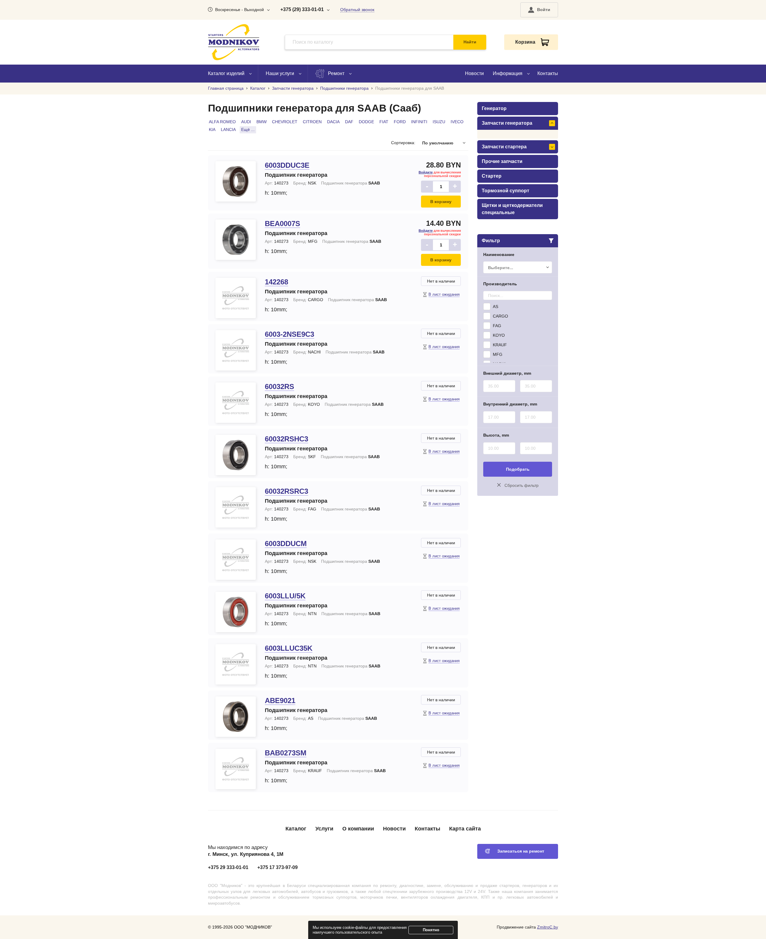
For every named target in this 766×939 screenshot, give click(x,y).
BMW (261, 121)
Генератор (494, 108)
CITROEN (312, 121)
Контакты (547, 73)
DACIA (333, 121)
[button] (539, 9)
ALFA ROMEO (222, 121)
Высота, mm (496, 435)
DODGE (366, 121)
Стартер (491, 176)
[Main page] (233, 42)
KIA (212, 129)
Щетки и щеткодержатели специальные (512, 209)
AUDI (246, 121)
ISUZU (439, 121)
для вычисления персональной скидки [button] (440, 174)
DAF (349, 121)
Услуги (324, 829)
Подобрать (518, 469)
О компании (358, 829)
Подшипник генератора (296, 175)
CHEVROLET (284, 121)
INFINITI (419, 121)
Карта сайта (465, 829)
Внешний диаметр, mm (507, 373)
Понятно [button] (431, 930)
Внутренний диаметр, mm (510, 404)
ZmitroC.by (547, 927)
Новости (474, 73)
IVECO (457, 121)
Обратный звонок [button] (357, 9)
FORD (400, 121)
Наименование (498, 254)
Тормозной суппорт (505, 190)
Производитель (500, 283)
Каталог (295, 829)
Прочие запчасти (502, 161)
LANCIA (228, 129)
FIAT (383, 121)
